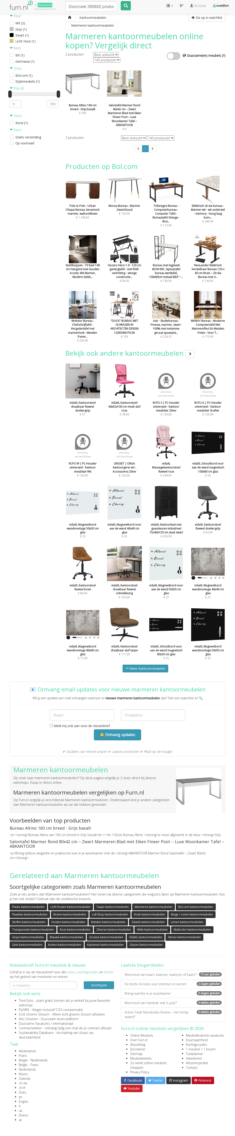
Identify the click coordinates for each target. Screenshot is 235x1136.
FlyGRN (24, 1009)
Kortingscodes (196, 1044)
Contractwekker (30, 1028)
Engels (23, 1101)
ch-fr (22, 1088)
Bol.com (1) (24, 75)
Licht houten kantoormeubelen (70, 907)
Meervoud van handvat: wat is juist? (172, 1003)
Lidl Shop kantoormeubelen (110, 914)
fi (19, 1106)
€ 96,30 (124, 273)
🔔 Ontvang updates (117, 734)
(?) (223, 55)
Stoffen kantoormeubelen (28, 922)
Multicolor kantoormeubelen (192, 930)
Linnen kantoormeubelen (187, 922)
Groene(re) (45, 5)
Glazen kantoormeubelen (146, 945)
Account (199, 5)
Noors (23, 1074)
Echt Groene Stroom (34, 1014)
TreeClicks (26, 1000)
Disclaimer (137, 1049)
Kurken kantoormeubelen (64, 945)
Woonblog (137, 1044)
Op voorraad (24, 143)
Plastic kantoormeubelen (28, 907)
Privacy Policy (139, 1072)
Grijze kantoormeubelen (28, 937)
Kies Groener (28, 1019)
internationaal (63, 1023)
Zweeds (25, 1078)
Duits (22, 1092)
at (20, 1120)
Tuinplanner (194, 1054)
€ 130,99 (166, 273)
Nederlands (27, 1051)
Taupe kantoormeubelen (112, 907)
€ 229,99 (82, 330)
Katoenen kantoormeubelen (105, 945)
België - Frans (29, 1065)
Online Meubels (141, 1035)
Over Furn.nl (139, 1040)
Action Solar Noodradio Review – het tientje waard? (172, 1014)
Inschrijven (99, 985)
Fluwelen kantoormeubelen (30, 914)
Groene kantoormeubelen (106, 937)
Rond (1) (21, 123)
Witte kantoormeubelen (152, 930)
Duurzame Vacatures (34, 1023)
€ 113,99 (166, 215)
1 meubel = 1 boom (200, 1049)
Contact (192, 1067)
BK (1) (20, 55)
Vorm (17, 116)
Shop (17, 68)
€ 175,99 (208, 329)
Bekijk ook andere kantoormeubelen (125, 353)
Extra (17, 130)
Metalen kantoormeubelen (108, 922)
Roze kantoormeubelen (75, 930)
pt (20, 1097)
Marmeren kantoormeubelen (153, 907)
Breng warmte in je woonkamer (172, 993)
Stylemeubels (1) (27, 81)
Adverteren (194, 1058)
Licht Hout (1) (25, 41)
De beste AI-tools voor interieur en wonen (172, 984)
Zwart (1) (22, 35)
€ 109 (124, 329)
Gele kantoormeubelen (27, 945)
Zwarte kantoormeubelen (148, 922)
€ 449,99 (208, 213)
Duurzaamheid (197, 1040)
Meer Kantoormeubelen (147, 668)
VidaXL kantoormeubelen (145, 937)
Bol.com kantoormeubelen (195, 907)
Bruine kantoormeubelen (69, 914)
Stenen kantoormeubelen (184, 937)
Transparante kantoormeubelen (33, 930)
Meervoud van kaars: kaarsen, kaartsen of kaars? (172, 974)
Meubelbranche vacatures (205, 1035)
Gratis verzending (28, 137)
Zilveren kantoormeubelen (113, 930)
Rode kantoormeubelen (149, 914)
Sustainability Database (36, 1032)
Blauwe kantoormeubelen (66, 937)
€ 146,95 (208, 273)
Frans (23, 1055)
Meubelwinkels (141, 1058)
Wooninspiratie (197, 1063)
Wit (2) (20, 23)
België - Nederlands (33, 1060)
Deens (23, 1115)
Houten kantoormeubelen (68, 922)
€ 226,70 (166, 329)
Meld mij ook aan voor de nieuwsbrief (81, 726)
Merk (17, 48)
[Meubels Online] (69, 17)
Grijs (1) (21, 29)
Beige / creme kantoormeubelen (192, 914)
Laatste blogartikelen (142, 965)
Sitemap (136, 1054)
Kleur (17, 16)
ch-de (23, 1083)
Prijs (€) (18, 88)
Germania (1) (25, 61)
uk (20, 1110)
